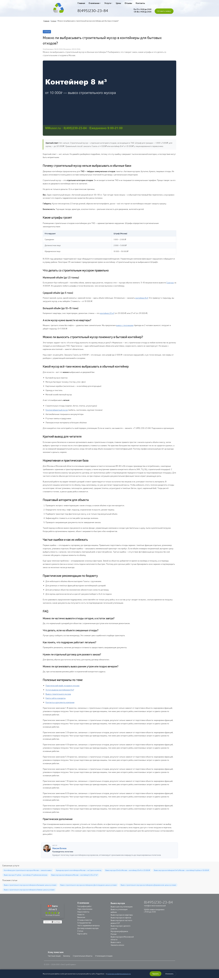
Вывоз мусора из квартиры (122, 914)
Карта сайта (82, 933)
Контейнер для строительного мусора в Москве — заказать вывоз (28, 870)
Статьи (53, 21)
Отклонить (169, 974)
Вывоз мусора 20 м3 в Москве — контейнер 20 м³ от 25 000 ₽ (127, 870)
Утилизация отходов (103, 955)
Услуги (107, 3)
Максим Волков (59, 848)
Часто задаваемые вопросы (88, 925)
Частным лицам (54, 955)
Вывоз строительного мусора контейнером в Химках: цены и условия (29, 890)
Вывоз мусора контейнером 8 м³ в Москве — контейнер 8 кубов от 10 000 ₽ (181, 870)
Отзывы (128, 3)
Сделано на (47, 921)
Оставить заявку (164, 11)
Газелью (170, 282)
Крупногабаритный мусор (57, 409)
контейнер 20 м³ (107, 313)
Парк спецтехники (84, 909)
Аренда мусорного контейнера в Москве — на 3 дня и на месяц (78, 870)
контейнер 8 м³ (141, 297)
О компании (94, 3)
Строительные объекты (82, 955)
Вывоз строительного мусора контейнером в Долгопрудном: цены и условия (88, 885)
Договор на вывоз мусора (87, 928)
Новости (80, 914)
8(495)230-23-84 (92, 10)
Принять (155, 974)
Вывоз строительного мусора (58, 694)
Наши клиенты (83, 911)
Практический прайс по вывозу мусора (62, 685)
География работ (84, 906)
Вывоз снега (116, 942)
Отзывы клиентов (84, 920)
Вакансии (81, 917)
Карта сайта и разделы (56, 698)
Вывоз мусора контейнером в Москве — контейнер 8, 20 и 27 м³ (74, 875)
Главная (81, 3)
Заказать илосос (117, 945)
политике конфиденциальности (119, 974)
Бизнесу (66, 955)
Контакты (140, 3)
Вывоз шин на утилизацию (122, 906)
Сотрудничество (84, 922)
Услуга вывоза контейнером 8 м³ (60, 689)
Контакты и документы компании (60, 702)
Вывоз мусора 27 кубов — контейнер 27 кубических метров (25, 875)
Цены (118, 3)
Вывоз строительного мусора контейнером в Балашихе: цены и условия (30, 885)
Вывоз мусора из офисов (121, 917)
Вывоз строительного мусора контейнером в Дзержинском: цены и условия (148, 885)
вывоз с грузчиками (124, 325)
